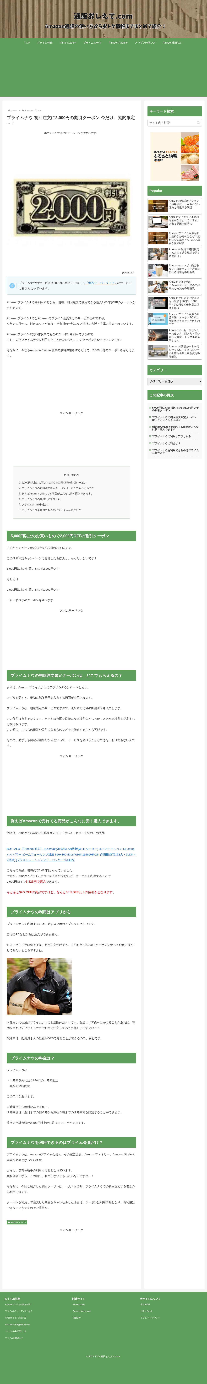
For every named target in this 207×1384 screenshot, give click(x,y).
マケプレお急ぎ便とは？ (16, 1331)
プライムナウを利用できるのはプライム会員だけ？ (51, 509)
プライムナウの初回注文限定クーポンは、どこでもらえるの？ (58, 488)
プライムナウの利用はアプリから (41, 499)
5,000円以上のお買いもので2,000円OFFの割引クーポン (54, 482)
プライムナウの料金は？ (36, 504)
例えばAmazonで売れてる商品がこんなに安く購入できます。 (57, 493)
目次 (67, 475)
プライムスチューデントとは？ (18, 1311)
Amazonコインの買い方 (15, 1318)
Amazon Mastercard (82, 1311)
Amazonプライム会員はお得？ (18, 1304)
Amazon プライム (18, 1222)
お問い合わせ (146, 1311)
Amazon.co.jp (79, 1304)
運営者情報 (145, 1304)
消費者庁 (77, 1318)
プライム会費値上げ (14, 1338)
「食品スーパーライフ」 (101, 283)
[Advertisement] (103, 74)
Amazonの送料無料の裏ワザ (17, 1325)
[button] (198, 123)
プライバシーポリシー (150, 1318)
